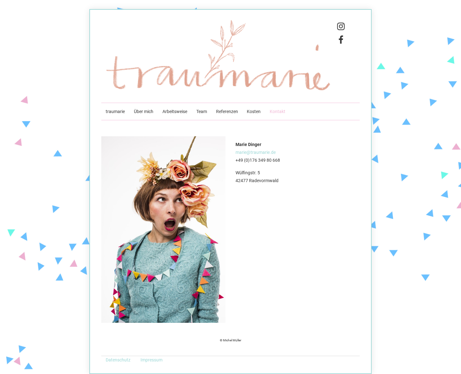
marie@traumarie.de (256, 152)
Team (201, 111)
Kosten (254, 111)
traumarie (115, 111)
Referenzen (227, 111)
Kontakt (277, 111)
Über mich (143, 111)
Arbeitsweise (174, 111)
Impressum (151, 360)
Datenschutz (118, 360)
